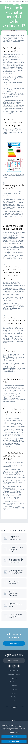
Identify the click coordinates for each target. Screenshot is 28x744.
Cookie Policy (14, 706)
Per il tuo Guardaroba (14, 674)
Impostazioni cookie (14, 732)
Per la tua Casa (14, 682)
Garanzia (22, 706)
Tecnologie (14, 697)
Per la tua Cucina (14, 670)
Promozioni (14, 693)
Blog (14, 700)
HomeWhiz (13, 707)
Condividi (13, 30)
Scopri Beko (14, 685)
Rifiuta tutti (14, 736)
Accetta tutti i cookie (14, 741)
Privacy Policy (5, 706)
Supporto (14, 689)
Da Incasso (14, 678)
